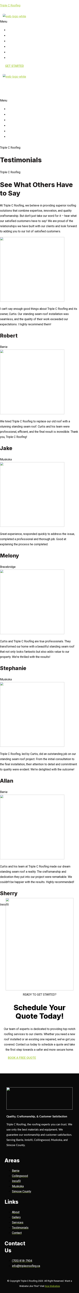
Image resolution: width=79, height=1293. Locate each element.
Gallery (19, 46)
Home (16, 29)
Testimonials (25, 52)
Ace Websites (52, 1286)
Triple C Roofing (10, 5)
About (17, 35)
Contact (19, 57)
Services (20, 40)
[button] (10, 21)
